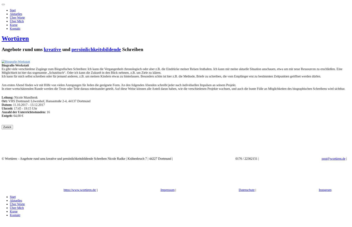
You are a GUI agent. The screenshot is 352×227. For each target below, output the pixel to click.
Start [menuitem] (13, 197)
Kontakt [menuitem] (15, 215)
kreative (52, 49)
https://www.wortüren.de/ (80, 190)
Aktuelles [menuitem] (16, 200)
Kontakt (15, 28)
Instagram (325, 190)
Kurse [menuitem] (14, 211)
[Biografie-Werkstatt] (16, 61)
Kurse (14, 25)
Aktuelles (16, 14)
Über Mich (17, 21)
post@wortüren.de (333, 158)
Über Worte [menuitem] (17, 204)
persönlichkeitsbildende (96, 49)
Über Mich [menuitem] (17, 208)
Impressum (168, 190)
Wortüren (15, 38)
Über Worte (17, 17)
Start (13, 10)
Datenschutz (247, 190)
